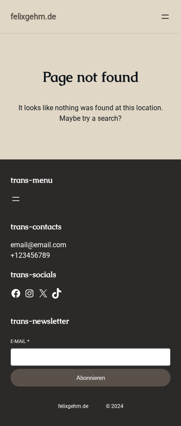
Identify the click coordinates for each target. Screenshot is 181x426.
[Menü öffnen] (165, 16)
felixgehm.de (33, 16)
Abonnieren (90, 378)
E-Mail (20, 341)
